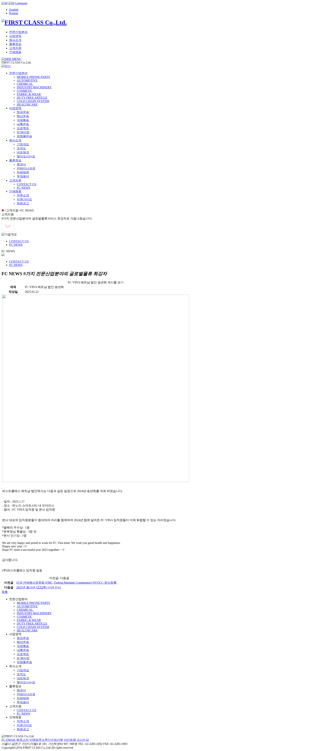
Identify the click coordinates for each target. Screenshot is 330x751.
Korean (13, 13)
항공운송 (23, 112)
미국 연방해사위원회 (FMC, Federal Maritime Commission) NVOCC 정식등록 (66, 582)
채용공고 (23, 203)
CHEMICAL (25, 83)
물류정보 (15, 44)
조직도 (21, 148)
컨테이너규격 (26, 168)
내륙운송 (23, 124)
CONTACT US (26, 184)
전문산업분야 (18, 32)
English (13, 9)
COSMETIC (24, 90)
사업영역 (15, 36)
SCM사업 (23, 132)
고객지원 (15, 48)
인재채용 (15, 52)
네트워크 (23, 152)
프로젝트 (23, 128)
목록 (5, 592)
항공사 (21, 164)
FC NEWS (23, 187)
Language (21, 3)
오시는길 (83, 739)
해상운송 (23, 116)
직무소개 (23, 195)
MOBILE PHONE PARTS (33, 77)
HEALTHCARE (27, 104)
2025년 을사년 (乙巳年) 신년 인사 (38, 587)
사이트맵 (70, 739)
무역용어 (23, 176)
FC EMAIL (9, 739)
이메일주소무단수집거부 (46, 739)
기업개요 (23, 144)
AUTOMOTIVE (27, 80)
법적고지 (22, 739)
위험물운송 (24, 136)
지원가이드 (24, 199)
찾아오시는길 (26, 156)
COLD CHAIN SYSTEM (33, 101)
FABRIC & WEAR (29, 94)
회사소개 (15, 40)
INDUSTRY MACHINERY (34, 87)
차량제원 (23, 172)
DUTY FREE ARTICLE (32, 97)
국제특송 (23, 120)
